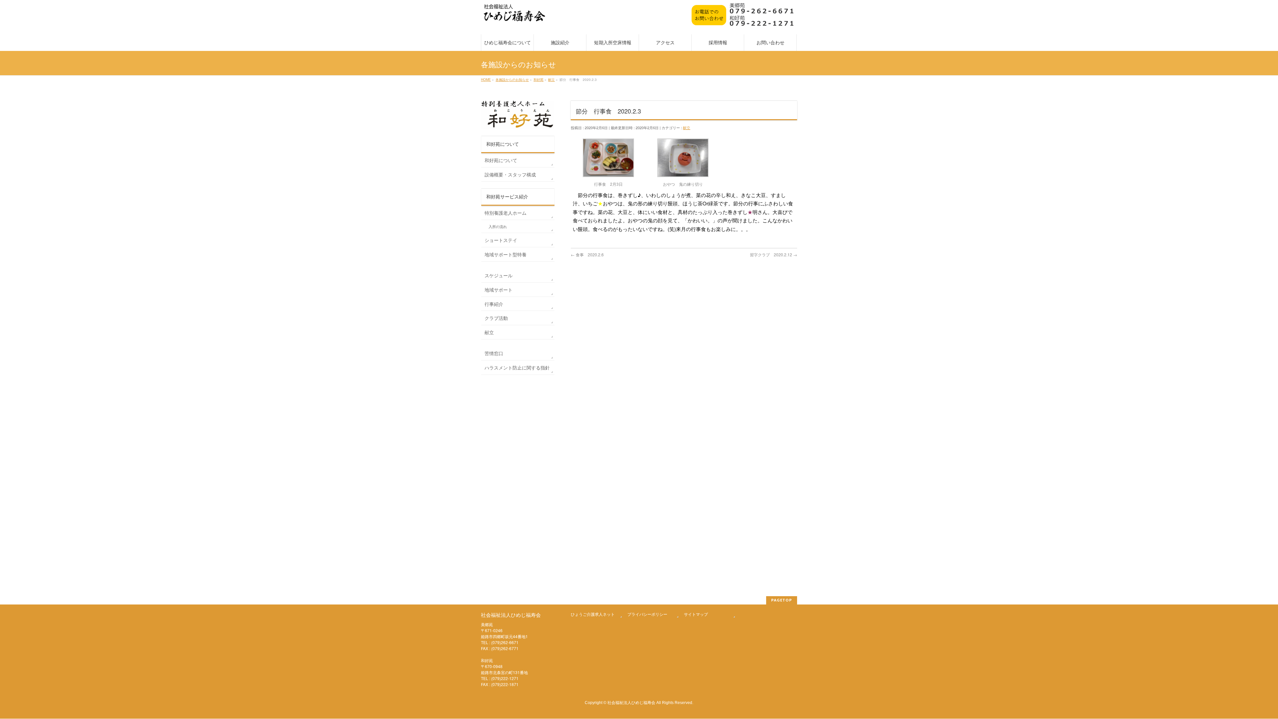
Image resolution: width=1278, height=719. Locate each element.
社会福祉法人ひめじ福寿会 (631, 702)
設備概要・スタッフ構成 (510, 174)
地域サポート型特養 (506, 254)
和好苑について (501, 160)
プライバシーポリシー (647, 614)
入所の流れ (498, 226)
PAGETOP (781, 600)
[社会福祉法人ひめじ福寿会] (514, 16)
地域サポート (499, 289)
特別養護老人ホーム (506, 212)
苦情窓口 (494, 353)
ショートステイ (501, 240)
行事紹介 (494, 304)
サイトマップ (696, 614)
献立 (686, 127)
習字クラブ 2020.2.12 (773, 254)
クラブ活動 (496, 318)
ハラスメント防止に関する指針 (517, 367)
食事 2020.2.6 (587, 254)
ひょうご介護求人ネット (593, 614)
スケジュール (499, 275)
